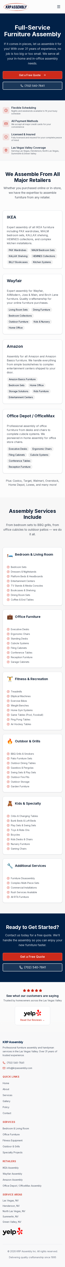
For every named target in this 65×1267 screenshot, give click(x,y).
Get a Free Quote (30, 75)
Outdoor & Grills (11, 1146)
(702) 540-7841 (34, 85)
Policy (6, 1107)
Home (6, 1083)
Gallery (6, 1101)
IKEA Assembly (11, 1167)
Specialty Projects (12, 1152)
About (6, 1089)
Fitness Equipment (12, 1140)
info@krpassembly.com (19, 1068)
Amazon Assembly (13, 1179)
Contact (7, 1113)
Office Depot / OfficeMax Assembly (22, 1185)
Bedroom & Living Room (16, 1128)
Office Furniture (11, 1134)
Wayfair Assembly (12, 1173)
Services (7, 1095)
